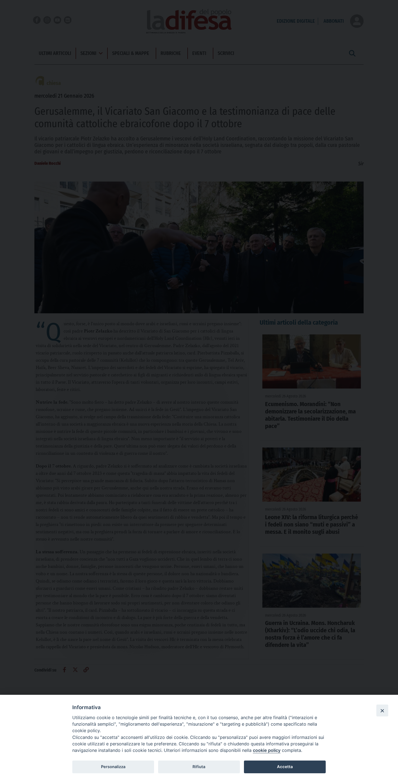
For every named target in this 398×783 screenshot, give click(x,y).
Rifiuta (199, 766)
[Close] (382, 710)
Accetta (285, 766)
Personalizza (113, 766)
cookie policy (266, 750)
